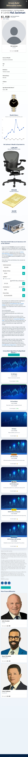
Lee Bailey (7, 579)
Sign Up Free (6, 587)
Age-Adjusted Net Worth (8, 87)
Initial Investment (7, 265)
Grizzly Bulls (10, 254)
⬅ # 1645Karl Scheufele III (7, 10)
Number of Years (6, 270)
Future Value (6, 293)
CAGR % (5, 276)
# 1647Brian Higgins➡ (19, 10)
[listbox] (17, 281)
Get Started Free (14, 354)
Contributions (6, 287)
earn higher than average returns (9, 344)
